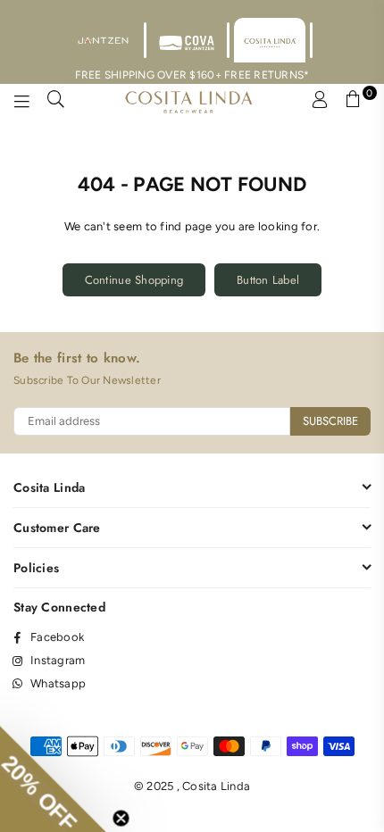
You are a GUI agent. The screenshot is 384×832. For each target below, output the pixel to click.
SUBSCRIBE (330, 420)
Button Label (268, 279)
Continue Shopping (134, 279)
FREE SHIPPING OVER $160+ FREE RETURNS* (192, 75)
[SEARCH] (56, 101)
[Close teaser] (130, 809)
